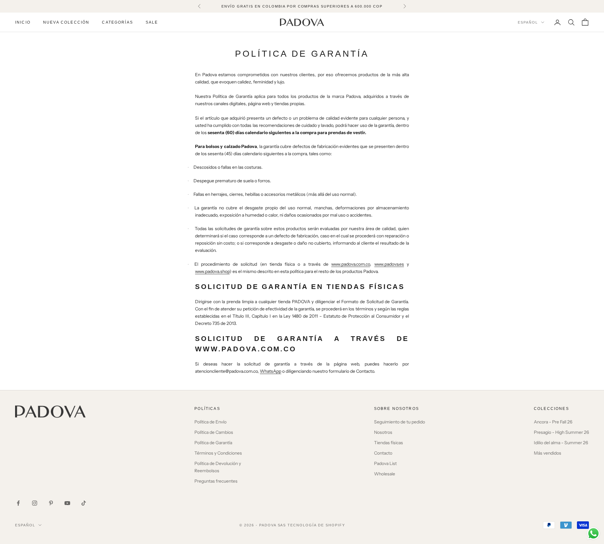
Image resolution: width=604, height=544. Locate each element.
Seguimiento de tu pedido (399, 422)
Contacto (383, 453)
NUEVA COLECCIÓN (66, 22)
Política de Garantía (213, 442)
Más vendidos (547, 453)
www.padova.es (389, 264)
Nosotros (383, 432)
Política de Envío (210, 422)
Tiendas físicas (388, 442)
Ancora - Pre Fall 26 (553, 422)
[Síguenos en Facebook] (18, 503)
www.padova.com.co (350, 264)
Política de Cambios (213, 432)
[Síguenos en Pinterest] (51, 503)
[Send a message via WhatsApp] (593, 533)
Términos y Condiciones (218, 453)
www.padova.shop (212, 271)
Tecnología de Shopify (316, 525)
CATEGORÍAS (117, 22)
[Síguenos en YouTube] (67, 503)
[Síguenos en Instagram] (34, 503)
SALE (152, 22)
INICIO (23, 22)
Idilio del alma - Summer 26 (561, 442)
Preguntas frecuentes (216, 481)
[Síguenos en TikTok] (84, 503)
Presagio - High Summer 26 (561, 432)
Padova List (385, 463)
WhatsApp (270, 371)
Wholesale (384, 474)
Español (528, 22)
